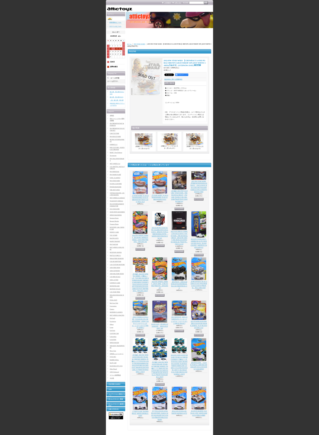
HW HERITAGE (114, 171)
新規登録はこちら (115, 22)
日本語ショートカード (116, 353)
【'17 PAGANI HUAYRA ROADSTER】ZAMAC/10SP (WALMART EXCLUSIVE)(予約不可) (159, 415)
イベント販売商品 (115, 375)
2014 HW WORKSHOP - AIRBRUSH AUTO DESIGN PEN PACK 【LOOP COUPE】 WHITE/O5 (199, 243)
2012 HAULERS (115, 209)
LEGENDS (113, 339)
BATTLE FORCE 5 (115, 255)
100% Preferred (114, 372)
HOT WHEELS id (115, 163)
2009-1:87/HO (114, 280)
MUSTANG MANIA (116, 252)
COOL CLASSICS (115, 177)
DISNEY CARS (114, 232)
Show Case (113, 350)
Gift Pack (112, 330)
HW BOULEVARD (115, 136)
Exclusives (113, 321)
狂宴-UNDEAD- (113, 409)
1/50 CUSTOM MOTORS (117, 264)
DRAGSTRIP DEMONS (117, 258)
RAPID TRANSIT (115, 241)
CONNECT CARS (115, 283)
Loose (111, 327)
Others (112, 324)
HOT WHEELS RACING (117, 315)
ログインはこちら (115, 26)
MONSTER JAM (115, 286)
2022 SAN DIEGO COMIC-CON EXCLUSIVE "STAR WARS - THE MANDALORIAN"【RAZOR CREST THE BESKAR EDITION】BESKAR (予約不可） (179, 238)
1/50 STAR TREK (115, 292)
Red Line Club (114, 303)
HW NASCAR (114, 244)
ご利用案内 (167, 2)
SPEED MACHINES (116, 215)
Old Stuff (112, 318)
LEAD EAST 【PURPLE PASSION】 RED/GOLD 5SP (159, 326)
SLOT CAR (113, 363)
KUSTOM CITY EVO (116, 366)
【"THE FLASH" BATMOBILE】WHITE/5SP (140, 414)
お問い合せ (177, 2)
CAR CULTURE (114, 133)
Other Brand (113, 369)
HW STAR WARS (115, 180)
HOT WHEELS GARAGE (117, 198)
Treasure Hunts (114, 224)
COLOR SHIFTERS (115, 261)
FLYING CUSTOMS (116, 183)
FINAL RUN (113, 300)
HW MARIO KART (115, 174)
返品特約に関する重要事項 (173, 79)
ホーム (129, 44)
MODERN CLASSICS (116, 312)
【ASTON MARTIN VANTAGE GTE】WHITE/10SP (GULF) (198, 413)
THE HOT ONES (115, 190)
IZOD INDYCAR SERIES (117, 212)
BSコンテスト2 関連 (115, 399)
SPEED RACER (114, 342)
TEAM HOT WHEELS (116, 201)
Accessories (113, 155)
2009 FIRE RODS (115, 267)
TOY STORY (113, 235)
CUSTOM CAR (114, 333)
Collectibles (113, 336)
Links (110, 389)
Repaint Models (114, 221)
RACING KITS (114, 238)
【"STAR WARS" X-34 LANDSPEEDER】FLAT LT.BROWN (159, 197)
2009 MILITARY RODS (117, 273)
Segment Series (114, 218)
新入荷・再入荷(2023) (116, 97)
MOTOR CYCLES (115, 289)
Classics (112, 309)
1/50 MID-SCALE (115, 276)
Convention (113, 306)
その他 (112, 378)
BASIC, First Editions (116, 152)
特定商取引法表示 (114, 384)
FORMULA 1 (114, 144)
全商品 (112, 115)
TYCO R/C (113, 356)
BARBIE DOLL (114, 360)
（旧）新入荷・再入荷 (116, 100)
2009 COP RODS (115, 270)
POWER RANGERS (115, 187)
